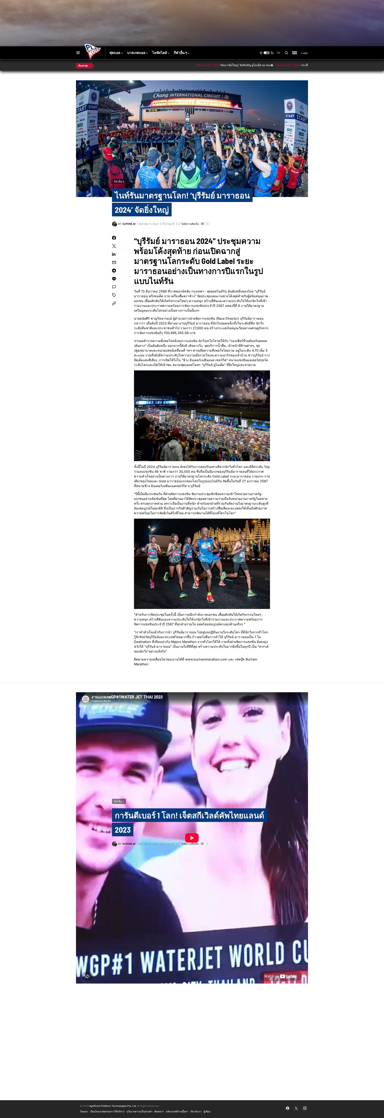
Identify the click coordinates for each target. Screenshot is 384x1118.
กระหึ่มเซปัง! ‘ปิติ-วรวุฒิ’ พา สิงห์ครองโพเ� (290, 65)
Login (304, 53)
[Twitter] (296, 1108)
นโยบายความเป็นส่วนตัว (139, 1111)
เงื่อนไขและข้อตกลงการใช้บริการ (107, 1111)
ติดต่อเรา (159, 1111)
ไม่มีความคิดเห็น (190, 223)
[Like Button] (202, 223)
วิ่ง (131, 181)
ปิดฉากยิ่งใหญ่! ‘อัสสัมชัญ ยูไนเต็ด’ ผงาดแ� (209, 65)
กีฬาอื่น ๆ (119, 181)
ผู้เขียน (207, 1111)
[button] (78, 52)
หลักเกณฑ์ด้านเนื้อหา (177, 1111)
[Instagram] (305, 1108)
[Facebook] (287, 1108)
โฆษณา (84, 1111)
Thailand (296, 55)
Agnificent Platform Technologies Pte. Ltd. (112, 1105)
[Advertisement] (147, 13)
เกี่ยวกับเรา (196, 1111)
